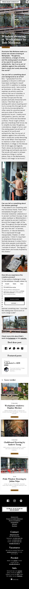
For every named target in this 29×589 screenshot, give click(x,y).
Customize (13, 303)
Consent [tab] (7, 283)
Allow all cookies (14, 299)
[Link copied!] (22, 348)
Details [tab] (14, 283)
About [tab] (21, 283)
